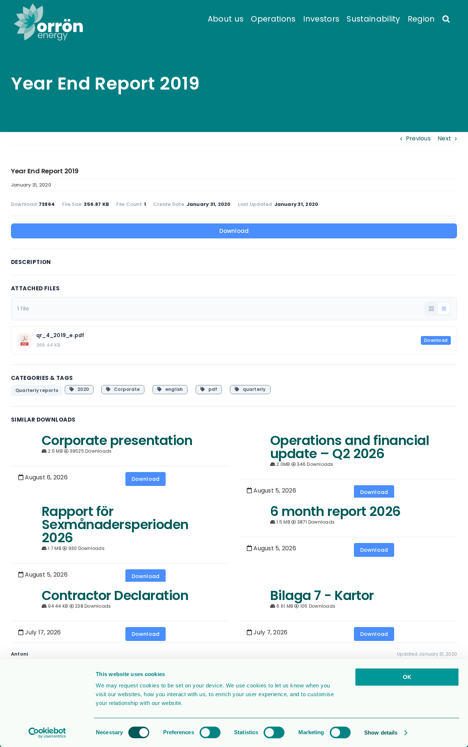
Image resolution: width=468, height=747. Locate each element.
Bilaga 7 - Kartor (322, 595)
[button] (446, 18)
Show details (380, 732)
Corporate (125, 389)
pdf (211, 389)
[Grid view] (431, 308)
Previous (418, 138)
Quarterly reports (36, 390)
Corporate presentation (117, 440)
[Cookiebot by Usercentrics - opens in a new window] (47, 732)
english (172, 389)
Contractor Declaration (115, 595)
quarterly (252, 389)
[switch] (210, 732)
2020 (81, 389)
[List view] (444, 308)
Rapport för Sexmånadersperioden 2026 (115, 524)
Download (234, 231)
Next (444, 138)
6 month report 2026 (335, 511)
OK (407, 677)
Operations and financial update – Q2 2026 (349, 447)
